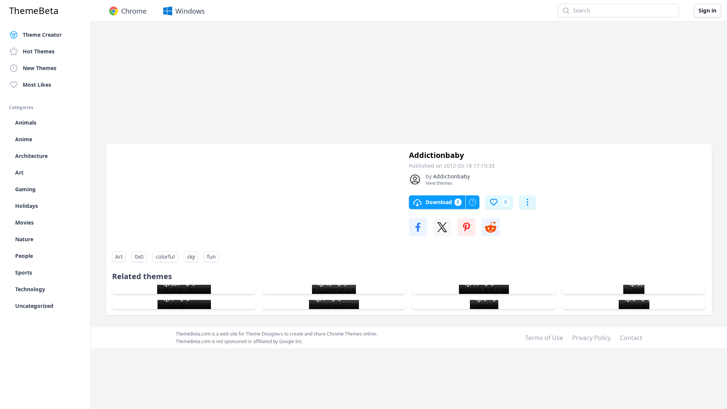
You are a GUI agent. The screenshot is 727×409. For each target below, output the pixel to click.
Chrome (134, 11)
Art (119, 256)
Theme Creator (42, 34)
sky (191, 256)
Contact (631, 338)
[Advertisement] (333, 86)
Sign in (707, 10)
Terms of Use (544, 338)
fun (211, 256)
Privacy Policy (591, 338)
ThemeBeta (33, 11)
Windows (190, 11)
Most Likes (37, 84)
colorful (165, 256)
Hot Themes (39, 51)
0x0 (139, 256)
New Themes (39, 68)
